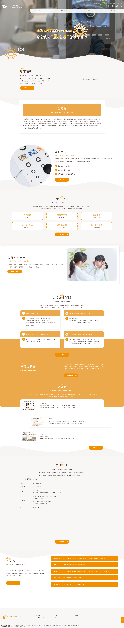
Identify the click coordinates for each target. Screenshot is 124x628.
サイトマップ (76, 615)
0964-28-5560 (37, 483)
